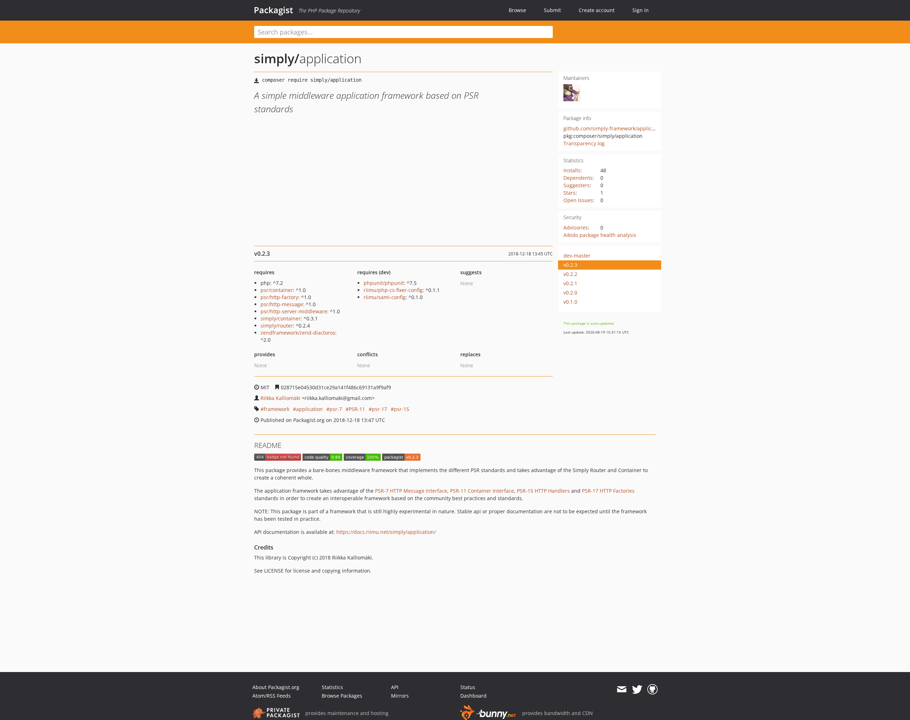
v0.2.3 (570, 264)
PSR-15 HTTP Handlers (543, 490)
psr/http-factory (279, 297)
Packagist (273, 10)
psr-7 (336, 409)
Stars (569, 192)
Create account (597, 10)
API (394, 687)
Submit (552, 10)
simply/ (276, 58)
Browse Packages (342, 695)
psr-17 (379, 409)
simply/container (281, 318)
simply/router (277, 325)
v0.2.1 (570, 283)
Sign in (640, 10)
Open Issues (578, 200)
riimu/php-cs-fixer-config (393, 290)
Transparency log (584, 143)
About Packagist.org (275, 687)
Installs (571, 170)
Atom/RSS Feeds (271, 695)
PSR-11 (357, 409)
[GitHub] (652, 689)
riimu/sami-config (385, 297)
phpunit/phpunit (384, 283)
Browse (517, 10)
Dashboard (473, 695)
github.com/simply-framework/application (613, 128)
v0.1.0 (570, 301)
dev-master (576, 255)
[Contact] (621, 689)
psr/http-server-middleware (294, 311)
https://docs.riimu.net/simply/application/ (386, 532)
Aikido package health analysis (599, 235)
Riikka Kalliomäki (280, 398)
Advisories (575, 227)
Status (467, 687)
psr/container (277, 290)
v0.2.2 (570, 274)
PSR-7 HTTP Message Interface (411, 490)
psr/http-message (282, 304)
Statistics (332, 687)
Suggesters (576, 185)
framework (276, 409)
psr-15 (401, 409)
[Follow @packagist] (637, 689)
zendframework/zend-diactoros (298, 332)
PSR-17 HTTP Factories (608, 490)
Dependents (578, 177)
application (309, 409)
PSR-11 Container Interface (482, 490)
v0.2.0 (570, 292)
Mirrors (400, 695)
